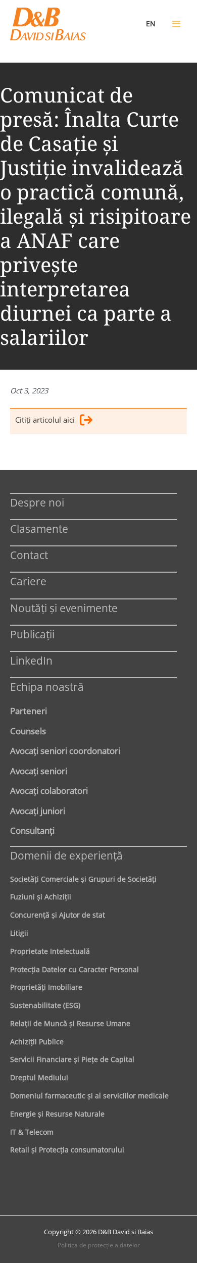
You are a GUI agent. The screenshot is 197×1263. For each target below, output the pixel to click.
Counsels (28, 730)
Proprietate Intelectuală (50, 951)
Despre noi (37, 502)
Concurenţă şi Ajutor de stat (57, 915)
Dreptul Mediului (39, 1077)
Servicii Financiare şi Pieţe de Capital (72, 1059)
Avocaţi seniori (38, 770)
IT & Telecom (32, 1132)
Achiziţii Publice (37, 1041)
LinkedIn (31, 660)
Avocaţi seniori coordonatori (65, 750)
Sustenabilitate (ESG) (45, 1005)
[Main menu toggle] (176, 23)
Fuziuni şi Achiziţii (40, 896)
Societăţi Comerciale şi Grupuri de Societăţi (83, 879)
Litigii (19, 933)
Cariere (28, 581)
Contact (29, 555)
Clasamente (39, 528)
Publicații (32, 634)
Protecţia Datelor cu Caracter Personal (74, 969)
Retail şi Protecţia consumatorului (67, 1149)
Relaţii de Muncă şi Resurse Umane (70, 1023)
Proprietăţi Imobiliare (46, 987)
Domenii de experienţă (66, 855)
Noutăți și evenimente (64, 608)
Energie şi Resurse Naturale (57, 1114)
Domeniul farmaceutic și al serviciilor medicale (89, 1095)
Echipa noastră (47, 686)
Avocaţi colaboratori (49, 790)
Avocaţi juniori (37, 810)
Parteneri (28, 710)
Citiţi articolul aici (45, 420)
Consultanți (32, 830)
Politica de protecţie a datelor (99, 1245)
